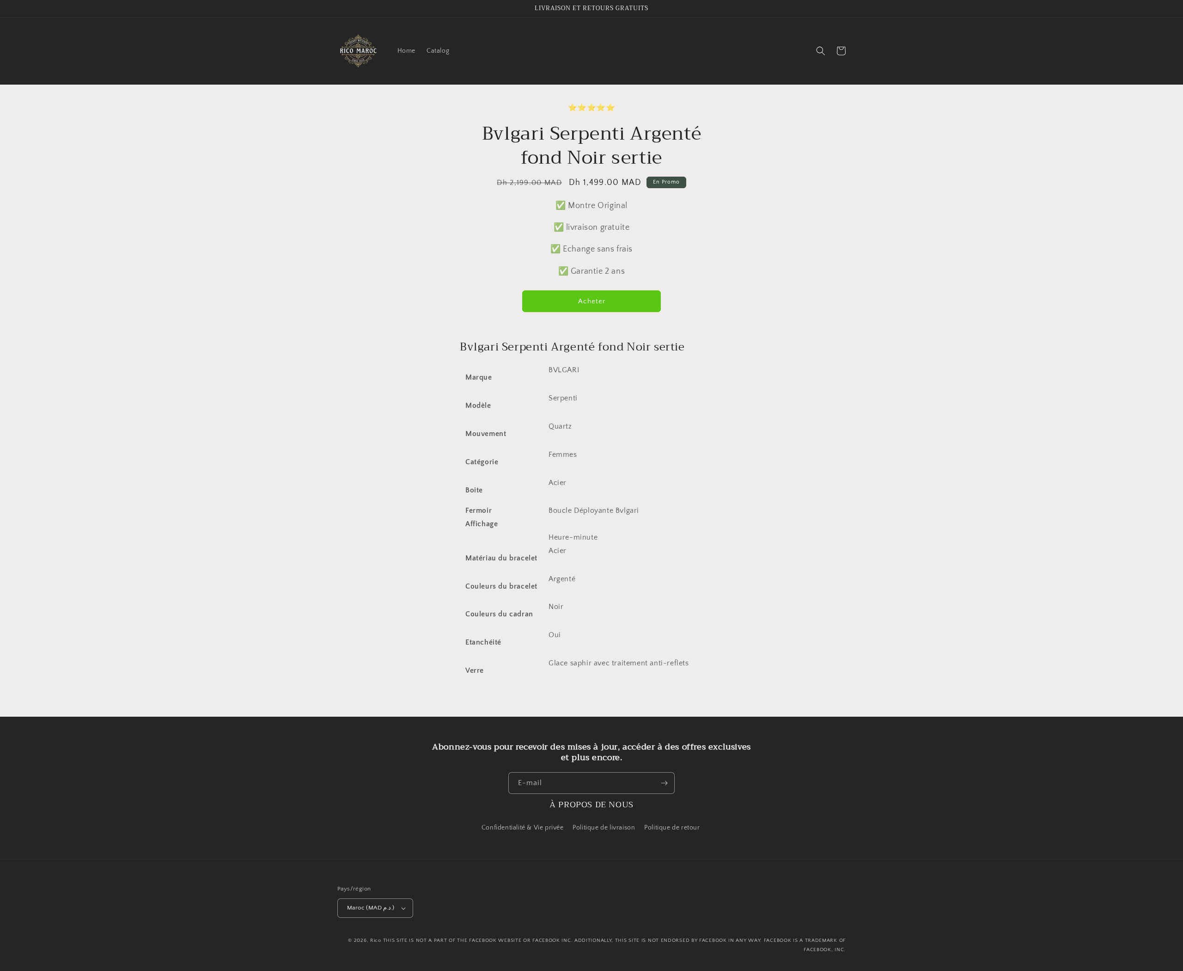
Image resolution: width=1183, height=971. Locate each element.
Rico (375, 940)
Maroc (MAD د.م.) (371, 907)
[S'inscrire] (664, 783)
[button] (821, 51)
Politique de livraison (604, 827)
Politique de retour (672, 827)
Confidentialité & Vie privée (523, 827)
